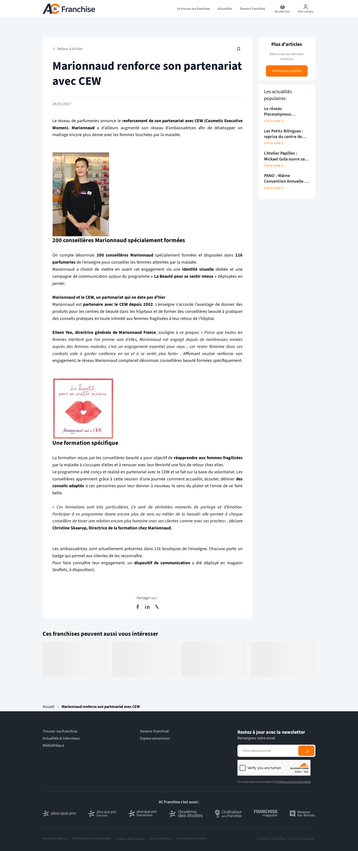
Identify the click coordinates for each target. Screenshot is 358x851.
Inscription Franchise (192, 838)
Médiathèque (53, 745)
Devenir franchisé (154, 731)
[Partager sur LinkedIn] (147, 607)
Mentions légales (55, 838)
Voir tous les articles (286, 71)
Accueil (48, 706)
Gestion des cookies (130, 838)
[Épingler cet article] (239, 49)
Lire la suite (272, 121)
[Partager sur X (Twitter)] (157, 607)
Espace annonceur (155, 738)
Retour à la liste (69, 48)
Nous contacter (161, 838)
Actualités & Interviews (61, 738)
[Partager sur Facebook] (137, 607)
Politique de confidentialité (91, 838)
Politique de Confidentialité (293, 782)
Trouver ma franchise (60, 731)
